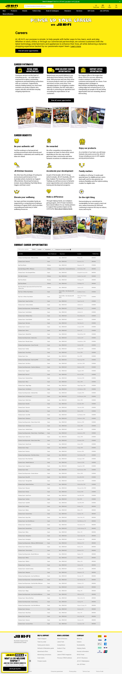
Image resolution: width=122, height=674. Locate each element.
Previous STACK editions (64, 658)
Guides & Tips (61, 648)
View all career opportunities (28, 51)
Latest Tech (60, 642)
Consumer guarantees (57, 671)
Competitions (61, 645)
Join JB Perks (104, 11)
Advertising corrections (44, 654)
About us (79, 638)
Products (14, 11)
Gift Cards (91, 11)
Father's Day (37, 11)
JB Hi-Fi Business (82, 658)
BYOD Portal (80, 654)
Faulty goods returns (43, 645)
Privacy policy (72, 671)
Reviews (59, 651)
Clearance (67, 11)
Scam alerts (40, 658)
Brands (24, 11)
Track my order (41, 642)
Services (79, 11)
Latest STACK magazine (64, 654)
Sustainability (81, 645)
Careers (79, 642)
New (4, 11)
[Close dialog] (25, 655)
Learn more (76, 46)
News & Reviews (8, 14)
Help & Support (41, 638)
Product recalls (41, 661)
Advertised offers (42, 651)
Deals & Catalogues (52, 11)
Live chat (67, 1)
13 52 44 (76, 1)
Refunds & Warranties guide (45, 648)
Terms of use (86, 671)
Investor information (83, 651)
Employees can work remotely (62, 249)
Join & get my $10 (14, 669)
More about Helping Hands (63, 209)
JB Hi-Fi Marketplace (83, 661)
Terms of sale (99, 671)
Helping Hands (81, 648)
